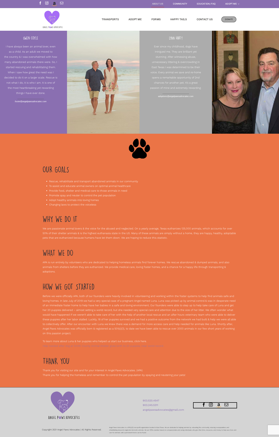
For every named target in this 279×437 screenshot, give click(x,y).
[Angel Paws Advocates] (53, 11)
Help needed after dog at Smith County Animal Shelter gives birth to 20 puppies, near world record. (103, 345)
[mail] (61, 3)
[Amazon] (54, 4)
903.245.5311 (150, 405)
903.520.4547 (151, 400)
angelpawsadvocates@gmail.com (163, 409)
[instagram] (46, 3)
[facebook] (40, 3)
